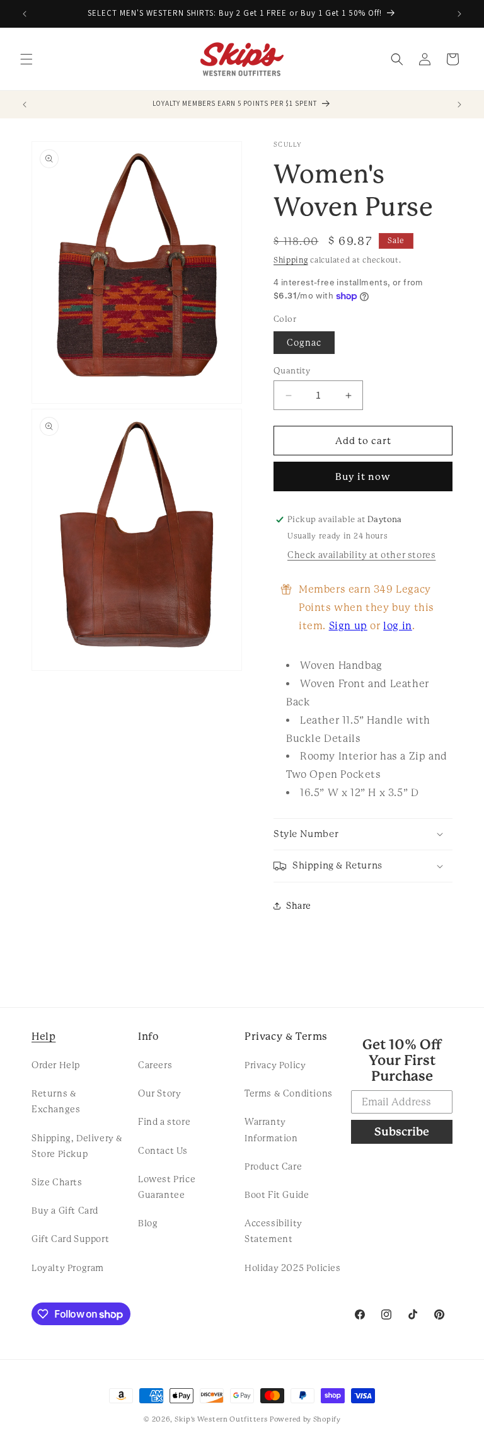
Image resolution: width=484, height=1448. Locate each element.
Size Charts (57, 1182)
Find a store (164, 1122)
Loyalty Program (68, 1268)
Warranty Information (271, 1130)
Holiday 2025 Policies (293, 1268)
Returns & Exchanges (56, 1101)
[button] (26, 59)
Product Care (273, 1166)
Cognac (304, 343)
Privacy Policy (275, 1065)
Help (43, 1036)
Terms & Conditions (289, 1093)
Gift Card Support (70, 1239)
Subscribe (401, 1131)
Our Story (159, 1093)
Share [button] (298, 906)
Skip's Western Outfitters (221, 1419)
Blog (148, 1223)
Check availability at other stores (361, 555)
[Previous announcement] (24, 14)
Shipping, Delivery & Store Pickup (77, 1146)
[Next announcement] (459, 14)
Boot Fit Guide (277, 1195)
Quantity (292, 370)
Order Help (56, 1065)
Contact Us (163, 1151)
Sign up (348, 626)
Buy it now (363, 476)
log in (397, 626)
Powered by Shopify (305, 1419)
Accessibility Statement (273, 1231)
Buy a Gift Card (65, 1211)
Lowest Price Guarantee (166, 1187)
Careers (155, 1065)
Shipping (291, 260)
